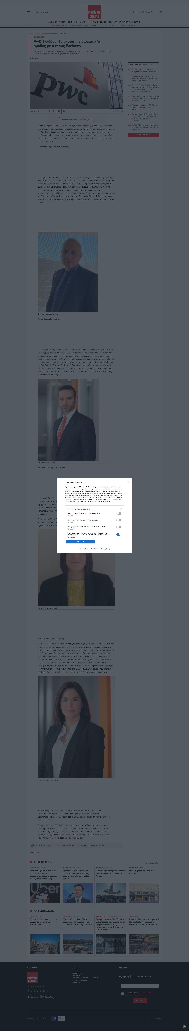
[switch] (118, 513)
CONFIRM (80, 542)
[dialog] (94, 515)
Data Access (94, 549)
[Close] (128, 482)
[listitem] (94, 509)
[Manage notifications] (184, 1026)
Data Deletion (83, 549)
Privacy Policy (105, 549)
